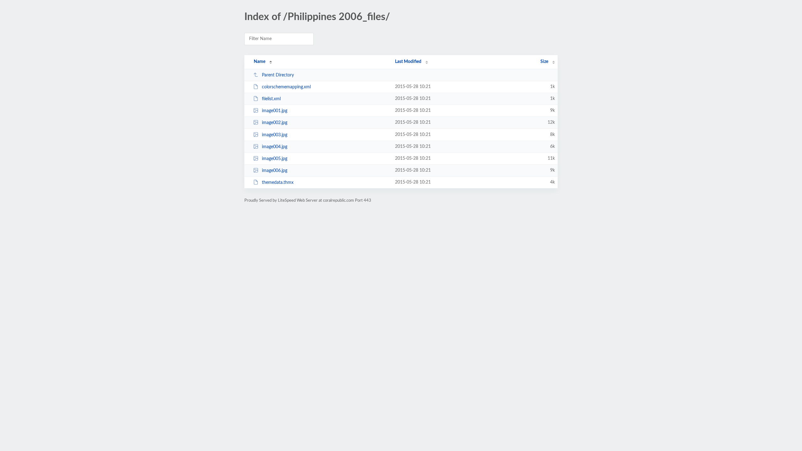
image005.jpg (274, 159)
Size (544, 62)
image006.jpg (274, 170)
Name (259, 62)
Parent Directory (278, 75)
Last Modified (408, 62)
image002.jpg (274, 123)
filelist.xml (271, 99)
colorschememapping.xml (286, 87)
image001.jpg (274, 111)
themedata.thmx (278, 182)
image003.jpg (274, 135)
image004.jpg (274, 147)
